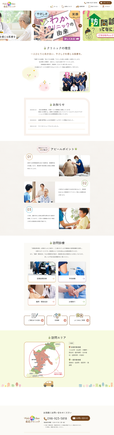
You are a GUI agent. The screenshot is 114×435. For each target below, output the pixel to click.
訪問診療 (82, 6)
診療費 (57, 320)
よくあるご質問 (79, 320)
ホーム (56, 6)
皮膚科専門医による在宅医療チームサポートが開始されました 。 (56, 120)
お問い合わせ (106, 2)
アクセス (107, 6)
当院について (68, 6)
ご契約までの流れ (34, 320)
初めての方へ (94, 6)
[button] (34, 25)
